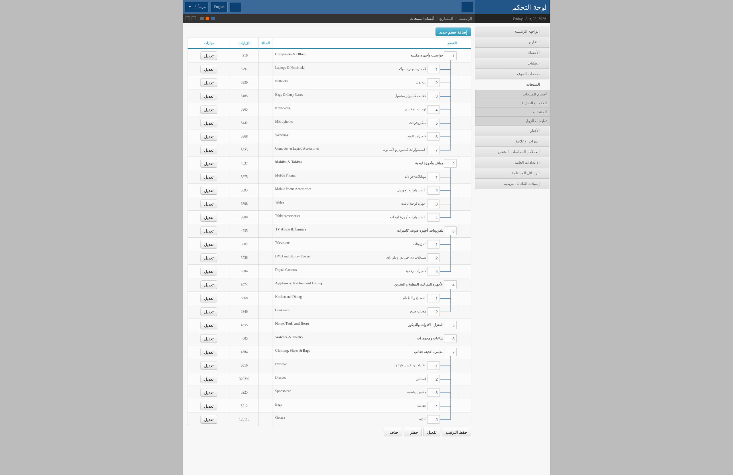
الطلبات (534, 63)
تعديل (209, 55)
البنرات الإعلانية (528, 141)
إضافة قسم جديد (453, 32)
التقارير (534, 42)
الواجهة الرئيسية (527, 31)
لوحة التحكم (529, 7)
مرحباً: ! (200, 7)
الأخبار (535, 130)
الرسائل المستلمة (526, 173)
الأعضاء (534, 52)
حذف (393, 432)
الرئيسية (465, 18)
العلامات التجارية (534, 103)
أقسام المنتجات (535, 94)
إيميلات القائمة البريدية (522, 183)
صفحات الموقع (529, 74)
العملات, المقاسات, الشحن (519, 152)
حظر (413, 432)
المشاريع (446, 18)
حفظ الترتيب (456, 432)
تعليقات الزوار (536, 121)
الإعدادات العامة (528, 162)
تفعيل (432, 432)
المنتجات (533, 84)
